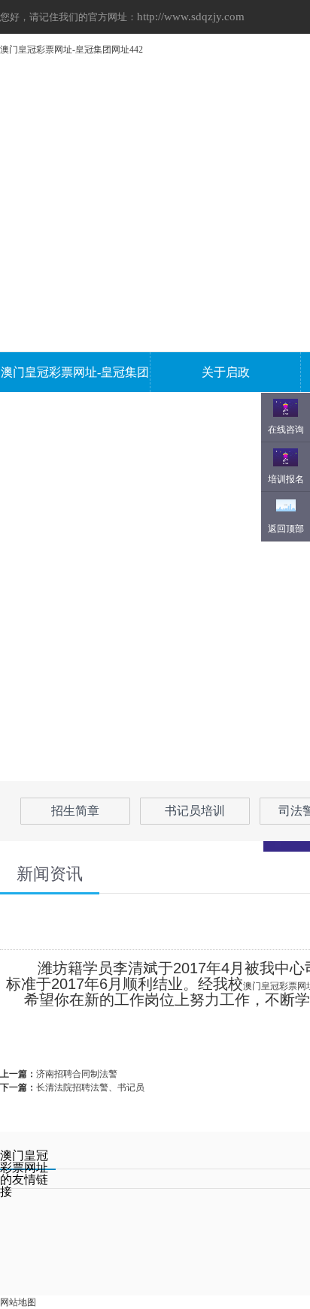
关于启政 (226, 372)
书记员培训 (195, 810)
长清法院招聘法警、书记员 (90, 1087)
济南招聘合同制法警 (76, 1074)
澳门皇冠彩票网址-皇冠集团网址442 (71, 49)
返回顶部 (286, 528)
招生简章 (75, 810)
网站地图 (18, 1302)
